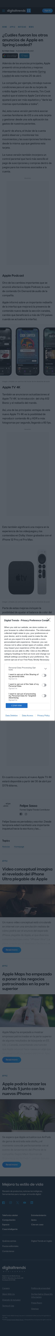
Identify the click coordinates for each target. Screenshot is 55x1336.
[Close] (49, 620)
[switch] (44, 675)
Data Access (27, 715)
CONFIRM (16, 706)
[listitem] (27, 669)
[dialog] (27, 668)
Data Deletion (12, 715)
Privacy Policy (43, 715)
